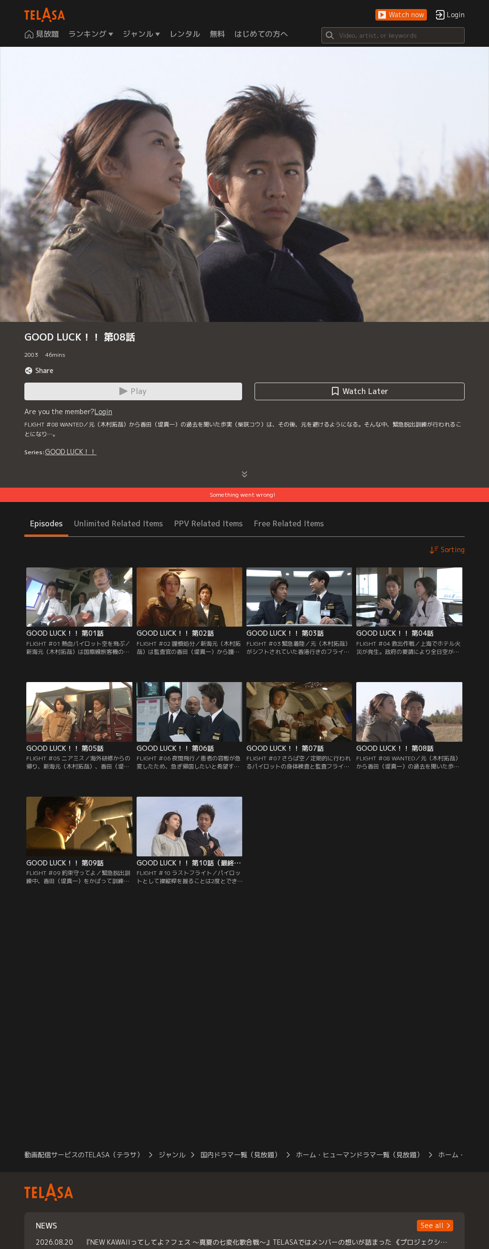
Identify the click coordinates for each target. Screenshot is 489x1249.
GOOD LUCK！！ (70, 451)
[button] (401, 15)
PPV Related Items (208, 523)
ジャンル (172, 1154)
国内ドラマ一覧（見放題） (241, 1154)
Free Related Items (289, 523)
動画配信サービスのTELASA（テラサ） (83, 1154)
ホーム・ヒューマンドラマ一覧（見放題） (359, 1154)
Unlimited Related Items (118, 523)
